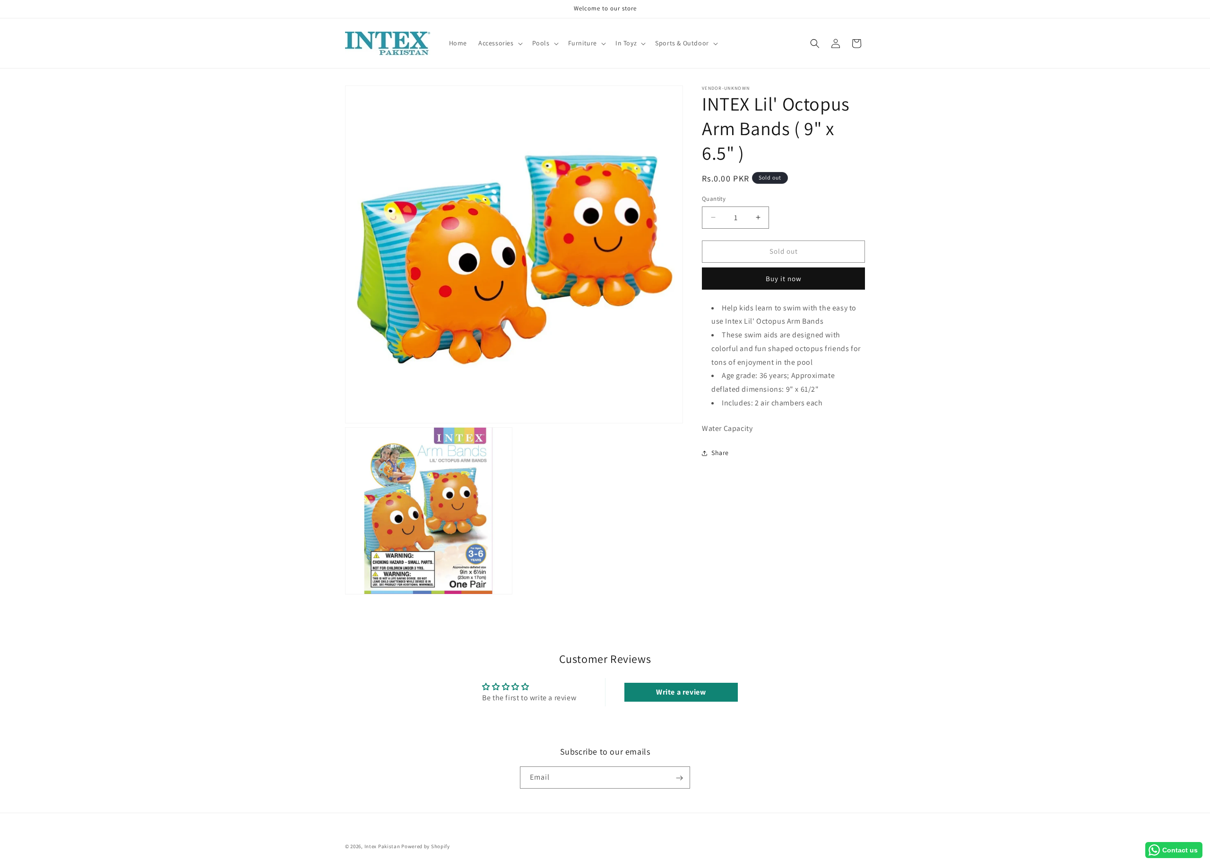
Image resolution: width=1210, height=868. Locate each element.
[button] (500, 43)
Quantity (714, 199)
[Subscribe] (679, 778)
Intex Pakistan (382, 846)
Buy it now (784, 278)
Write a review (681, 692)
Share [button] (720, 452)
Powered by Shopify (425, 846)
